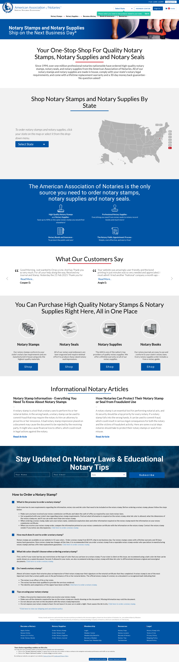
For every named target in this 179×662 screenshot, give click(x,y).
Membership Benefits (91, 635)
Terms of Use (47, 656)
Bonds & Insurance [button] (107, 16)
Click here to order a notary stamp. (65, 528)
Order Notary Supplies (60, 635)
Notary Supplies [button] (72, 16)
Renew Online (25, 633)
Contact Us (171, 2)
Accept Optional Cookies (98, 659)
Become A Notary (124, 635)
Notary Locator (123, 633)
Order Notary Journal (59, 638)
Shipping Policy (152, 638)
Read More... (27, 279)
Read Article (20, 436)
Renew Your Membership (93, 640)
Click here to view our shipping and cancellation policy (41, 609)
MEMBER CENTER (143, 8)
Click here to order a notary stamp (75, 544)
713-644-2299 (156, 2)
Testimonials (122, 640)
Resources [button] (123, 16)
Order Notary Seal (58, 633)
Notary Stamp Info (153, 630)
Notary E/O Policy (27, 635)
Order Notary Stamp (59, 630)
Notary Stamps (56, 16)
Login (86, 630)
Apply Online (25, 630)
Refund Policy (152, 640)
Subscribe (147, 475)
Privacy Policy (152, 635)
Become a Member (90, 638)
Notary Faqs (122, 630)
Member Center (89, 633)
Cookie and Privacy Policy (61, 656)
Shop (28, 366)
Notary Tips (122, 638)
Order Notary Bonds (28, 638)
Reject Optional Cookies (117, 659)
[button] (158, 8)
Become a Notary (89, 16)
